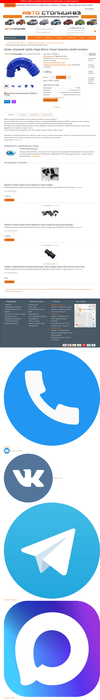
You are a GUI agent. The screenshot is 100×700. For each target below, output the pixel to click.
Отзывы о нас (71, 37)
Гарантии (8, 304)
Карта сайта (32, 307)
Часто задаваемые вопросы (37, 316)
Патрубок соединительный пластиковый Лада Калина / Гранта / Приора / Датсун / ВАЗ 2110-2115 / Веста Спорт (44, 267)
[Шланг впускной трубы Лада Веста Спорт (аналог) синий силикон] (22, 67)
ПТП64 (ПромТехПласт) (64, 289)
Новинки (38, 37)
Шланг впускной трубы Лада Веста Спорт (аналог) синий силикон (27, 289)
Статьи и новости (34, 321)
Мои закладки (33, 325)
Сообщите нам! (17, 140)
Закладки (92, 37)
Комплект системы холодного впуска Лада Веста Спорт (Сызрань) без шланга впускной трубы (38, 225)
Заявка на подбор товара (37, 323)
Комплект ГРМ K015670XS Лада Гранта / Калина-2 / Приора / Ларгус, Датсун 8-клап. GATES (55, 5)
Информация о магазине (13, 307)
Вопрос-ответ (47, 114)
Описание (11, 114)
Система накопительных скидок (15, 314)
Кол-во (45, 77)
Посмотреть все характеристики (53, 97)
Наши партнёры (34, 314)
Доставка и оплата (11, 316)
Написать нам (33, 304)
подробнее (79, 187)
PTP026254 (52, 289)
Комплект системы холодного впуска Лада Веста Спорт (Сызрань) (28, 185)
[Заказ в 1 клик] (69, 77)
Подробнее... (37, 156)
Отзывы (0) (34, 114)
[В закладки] (92, 54)
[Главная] (4, 43)
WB (14, 101)
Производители (33, 318)
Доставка (48, 37)
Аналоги (22, 114)
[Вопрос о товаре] (85, 54)
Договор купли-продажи (12, 318)
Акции (82, 37)
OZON (7, 101)
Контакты (59, 37)
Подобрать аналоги (50, 100)
